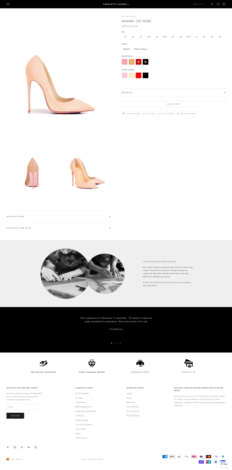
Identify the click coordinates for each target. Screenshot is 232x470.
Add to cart (173, 104)
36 (133, 36)
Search (78, 433)
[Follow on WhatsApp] (35, 447)
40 (181, 36)
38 (157, 36)
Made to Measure (140, 49)
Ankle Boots (130, 402)
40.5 (188, 36)
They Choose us (81, 437)
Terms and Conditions (83, 424)
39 (173, 36)
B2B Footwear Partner (83, 406)
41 (196, 36)
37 (141, 36)
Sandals (129, 393)
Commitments (80, 402)
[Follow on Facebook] (7, 447)
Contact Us (79, 415)
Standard (126, 49)
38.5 (164, 36)
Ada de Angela (128, 16)
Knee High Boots (132, 406)
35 (125, 36)
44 (220, 36)
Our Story (79, 397)
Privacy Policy (80, 429)
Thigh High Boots (132, 415)
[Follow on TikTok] (21, 447)
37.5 (149, 36)
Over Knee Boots (132, 411)
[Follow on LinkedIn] (28, 447)
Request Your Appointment (85, 411)
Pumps (128, 397)
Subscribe (15, 415)
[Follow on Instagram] (14, 447)
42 (204, 36)
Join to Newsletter (82, 393)
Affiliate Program (81, 420)
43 (212, 36)
